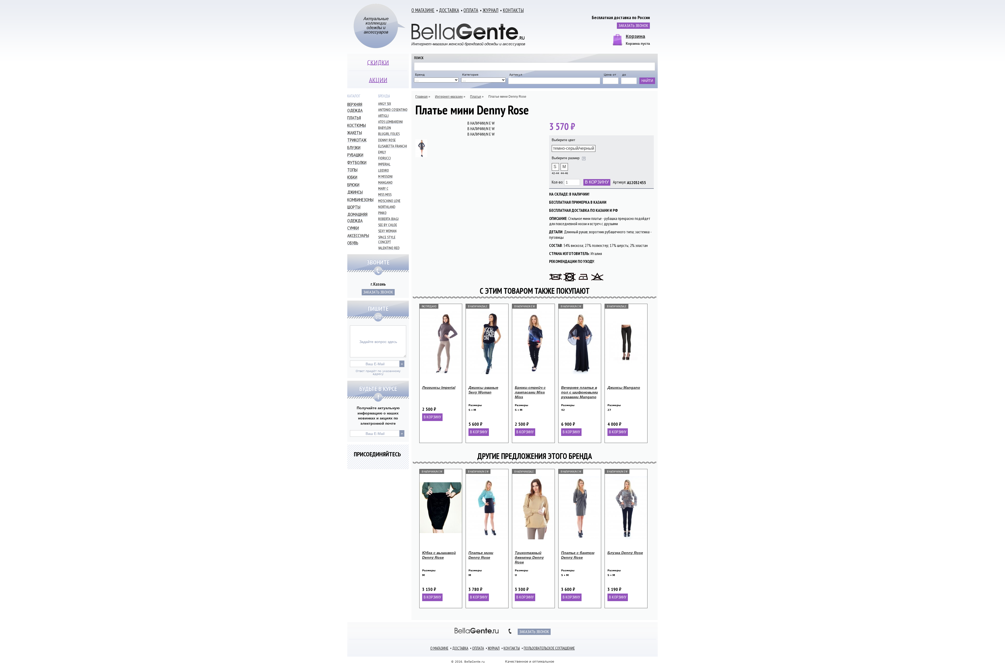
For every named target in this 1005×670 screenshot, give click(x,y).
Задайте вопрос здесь (378, 342)
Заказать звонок (633, 25)
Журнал (490, 10)
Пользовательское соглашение (549, 648)
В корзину (597, 182)
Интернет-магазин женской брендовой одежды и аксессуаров (468, 44)
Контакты (513, 10)
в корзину (432, 416)
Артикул (515, 74)
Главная (421, 96)
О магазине (422, 10)
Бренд (420, 74)
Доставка (449, 10)
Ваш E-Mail (375, 364)
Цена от (610, 74)
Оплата (471, 10)
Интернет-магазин (449, 96)
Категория (470, 74)
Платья (475, 96)
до (624, 74)
